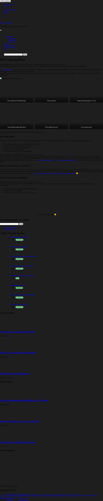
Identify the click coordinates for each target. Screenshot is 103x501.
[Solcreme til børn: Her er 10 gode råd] (8, 417)
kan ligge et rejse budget (46, 160)
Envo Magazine (24, 500)
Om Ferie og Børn (10, 10)
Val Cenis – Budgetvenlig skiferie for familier (22, 294)
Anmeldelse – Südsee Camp (17, 285)
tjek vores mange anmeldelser (66, 160)
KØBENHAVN (9, 229)
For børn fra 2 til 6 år (39, 494)
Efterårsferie (12, 40)
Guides (6, 44)
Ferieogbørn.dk (7, 70)
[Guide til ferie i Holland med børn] (8, 438)
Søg (5, 6)
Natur (11, 498)
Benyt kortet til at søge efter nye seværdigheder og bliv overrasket (55, 173)
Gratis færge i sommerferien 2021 (17, 331)
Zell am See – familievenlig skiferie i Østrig (22, 275)
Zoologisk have (24, 498)
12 (9, 357)
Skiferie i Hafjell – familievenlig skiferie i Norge (23, 256)
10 (12, 378)
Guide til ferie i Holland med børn (17, 442)
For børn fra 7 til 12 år (65, 494)
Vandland (16, 498)
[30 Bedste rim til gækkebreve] (8, 369)
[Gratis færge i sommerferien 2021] (8, 327)
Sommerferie (12, 38)
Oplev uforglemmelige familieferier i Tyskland (24, 400)
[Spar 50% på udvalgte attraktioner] (8, 348)
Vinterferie (11, 42)
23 (9, 336)
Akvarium (2, 495)
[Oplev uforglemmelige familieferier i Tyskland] (8, 396)
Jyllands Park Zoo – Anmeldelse (19, 246)
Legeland (94, 495)
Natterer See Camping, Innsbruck (19, 304)
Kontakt (6, 11)
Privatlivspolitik (9, 4)
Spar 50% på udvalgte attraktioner (18, 352)
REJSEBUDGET (9, 45)
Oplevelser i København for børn (19, 237)
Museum (4, 497)
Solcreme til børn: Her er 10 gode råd (19, 421)
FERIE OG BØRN (6, 23)
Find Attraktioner (9, 47)
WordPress (9, 500)
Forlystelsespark (84, 495)
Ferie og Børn (8, 36)
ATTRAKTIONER (16, 494)
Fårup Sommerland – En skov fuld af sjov (21, 266)
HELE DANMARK (10, 227)
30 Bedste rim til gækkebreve (15, 373)
